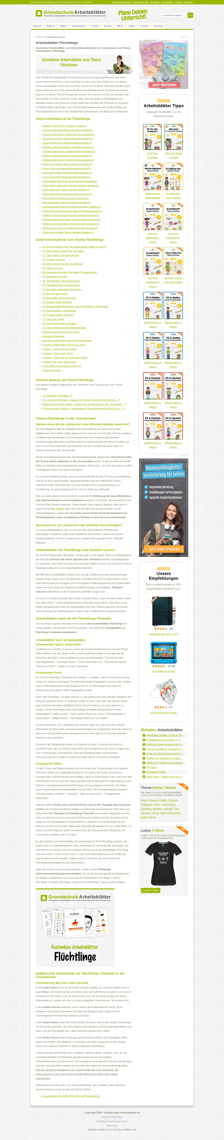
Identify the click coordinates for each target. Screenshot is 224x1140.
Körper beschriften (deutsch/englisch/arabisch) (67, 164)
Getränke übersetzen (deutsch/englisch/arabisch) (68, 151)
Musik (109, 1125)
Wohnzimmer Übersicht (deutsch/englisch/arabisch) (70, 228)
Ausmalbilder (167, 2)
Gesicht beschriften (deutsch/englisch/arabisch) (67, 138)
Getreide (173, 800)
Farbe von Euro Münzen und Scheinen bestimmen (165, 753)
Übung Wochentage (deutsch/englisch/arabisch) (68, 232)
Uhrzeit (155, 813)
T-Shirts (95, 26)
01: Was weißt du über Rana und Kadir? (63, 251)
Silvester (145, 813)
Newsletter (155, 2)
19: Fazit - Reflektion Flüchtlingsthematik (64, 327)
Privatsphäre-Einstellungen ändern (112, 1121)
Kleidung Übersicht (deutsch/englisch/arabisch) (67, 155)
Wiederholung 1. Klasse (152, 324)
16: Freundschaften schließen (58, 315)
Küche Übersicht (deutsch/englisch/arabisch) (66, 177)
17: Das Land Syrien (53, 319)
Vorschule (158, 26)
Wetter (144, 817)
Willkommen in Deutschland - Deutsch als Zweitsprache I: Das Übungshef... (82, 404)
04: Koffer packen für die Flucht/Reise (62, 263)
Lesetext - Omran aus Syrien (57, 353)
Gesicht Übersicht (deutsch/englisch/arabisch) (67, 143)
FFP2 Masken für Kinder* (163, 712)
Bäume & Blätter (158, 800)
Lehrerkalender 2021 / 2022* (164, 634)
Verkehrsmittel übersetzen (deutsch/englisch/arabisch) (71, 219)
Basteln (107, 26)
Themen (144, 26)
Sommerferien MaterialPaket (152, 195)
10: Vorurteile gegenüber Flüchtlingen (62, 289)
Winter (152, 817)
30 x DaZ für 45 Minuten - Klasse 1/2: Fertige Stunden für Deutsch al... (79, 400)
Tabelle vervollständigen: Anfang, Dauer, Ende (165, 758)
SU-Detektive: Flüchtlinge (56, 395)
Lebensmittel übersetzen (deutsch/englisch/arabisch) (70, 185)
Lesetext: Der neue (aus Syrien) (59, 361)
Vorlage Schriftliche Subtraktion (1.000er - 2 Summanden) (165, 749)
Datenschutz (117, 1117)
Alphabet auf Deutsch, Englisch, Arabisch (64, 126)
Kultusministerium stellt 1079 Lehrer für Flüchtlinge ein (71, 1096)
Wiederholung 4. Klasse (173, 364)
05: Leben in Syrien (52, 268)
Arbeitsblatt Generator (121, 2)
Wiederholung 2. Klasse (173, 324)
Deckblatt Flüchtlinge (53, 336)
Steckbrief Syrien (51, 370)
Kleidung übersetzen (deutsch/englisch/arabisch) (68, 160)
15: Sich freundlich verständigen (59, 310)
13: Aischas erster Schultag (57, 302)
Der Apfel (151, 767)
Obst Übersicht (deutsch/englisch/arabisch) (65, 198)
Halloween (146, 804)
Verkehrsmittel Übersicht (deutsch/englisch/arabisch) (70, 215)
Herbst (132, 26)
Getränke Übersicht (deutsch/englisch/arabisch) (67, 147)
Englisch (51, 26)
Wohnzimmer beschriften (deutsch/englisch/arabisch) (70, 223)
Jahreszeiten (169, 804)
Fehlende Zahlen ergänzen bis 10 (164, 744)
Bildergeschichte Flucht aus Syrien (60, 332)
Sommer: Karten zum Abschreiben (173, 280)
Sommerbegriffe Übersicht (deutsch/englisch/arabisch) (71, 206)
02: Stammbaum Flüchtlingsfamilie (60, 255)
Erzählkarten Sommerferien (173, 195)
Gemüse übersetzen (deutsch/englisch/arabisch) (68, 134)
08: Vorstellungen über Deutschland (61, 280)
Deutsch (37, 26)
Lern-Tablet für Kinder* (164, 671)
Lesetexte (146, 808)
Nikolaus (157, 808)
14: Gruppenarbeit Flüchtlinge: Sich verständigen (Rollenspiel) (75, 306)
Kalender (168, 808)
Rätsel (120, 26)
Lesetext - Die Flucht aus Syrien (59, 349)
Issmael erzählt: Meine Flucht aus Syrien (64, 344)
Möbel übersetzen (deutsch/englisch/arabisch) (67, 194)
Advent (144, 800)
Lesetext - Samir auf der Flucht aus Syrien (64, 357)
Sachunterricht (79, 26)
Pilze (176, 808)
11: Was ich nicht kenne (55, 293)
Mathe (63, 26)
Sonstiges (188, 2)
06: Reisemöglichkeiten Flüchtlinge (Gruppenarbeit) (69, 272)
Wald (163, 813)
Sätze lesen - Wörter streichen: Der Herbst (165, 776)
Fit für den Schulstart (152, 155)
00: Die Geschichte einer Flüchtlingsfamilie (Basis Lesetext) (74, 246)
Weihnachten (174, 813)
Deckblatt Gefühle (156, 772)
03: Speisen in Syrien (53, 259)
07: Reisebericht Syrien (54, 276)
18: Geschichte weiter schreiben (59, 323)
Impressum (106, 1117)
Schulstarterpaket (140, 2)
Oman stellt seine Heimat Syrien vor (61, 366)
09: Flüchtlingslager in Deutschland (61, 285)
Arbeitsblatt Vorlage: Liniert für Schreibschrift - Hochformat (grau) (165, 735)
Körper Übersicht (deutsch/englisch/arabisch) (66, 168)
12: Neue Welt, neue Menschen (59, 298)
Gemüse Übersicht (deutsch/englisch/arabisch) (67, 130)
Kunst (115, 1125)
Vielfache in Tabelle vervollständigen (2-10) (165, 762)
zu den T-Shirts (151, 890)
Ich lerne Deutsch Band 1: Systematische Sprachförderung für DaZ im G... (82, 408)
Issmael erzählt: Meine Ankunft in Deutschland (67, 340)
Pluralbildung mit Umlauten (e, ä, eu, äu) (165, 739)
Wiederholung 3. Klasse (152, 364)
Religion (60, 508)
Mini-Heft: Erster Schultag (174, 155)
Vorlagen (179, 2)
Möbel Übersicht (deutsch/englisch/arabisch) (66, 189)
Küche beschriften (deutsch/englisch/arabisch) (67, 172)
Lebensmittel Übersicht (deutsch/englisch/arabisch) (69, 181)
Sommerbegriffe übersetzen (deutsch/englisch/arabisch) (72, 211)
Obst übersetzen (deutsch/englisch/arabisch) (66, 202)
